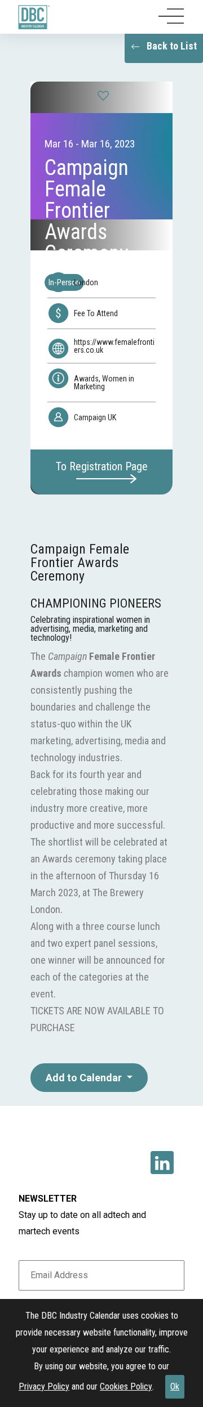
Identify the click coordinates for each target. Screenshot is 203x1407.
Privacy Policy (44, 1386)
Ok (174, 1386)
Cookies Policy (126, 1386)
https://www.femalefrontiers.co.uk (114, 346)
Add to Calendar (85, 1078)
